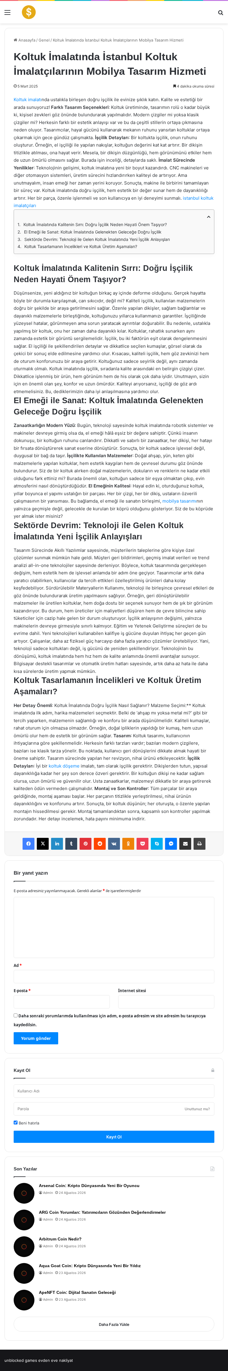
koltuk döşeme (64, 766)
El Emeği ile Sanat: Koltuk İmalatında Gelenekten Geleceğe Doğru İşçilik (93, 231)
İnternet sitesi (132, 990)
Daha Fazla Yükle (114, 1324)
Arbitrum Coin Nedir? (60, 1239)
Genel (44, 40)
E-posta (22, 990)
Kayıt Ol (114, 1136)
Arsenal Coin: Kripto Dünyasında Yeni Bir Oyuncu (89, 1185)
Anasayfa (26, 40)
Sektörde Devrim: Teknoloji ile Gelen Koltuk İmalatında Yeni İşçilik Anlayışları (97, 239)
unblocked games (20, 1360)
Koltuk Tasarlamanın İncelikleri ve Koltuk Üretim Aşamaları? (80, 246)
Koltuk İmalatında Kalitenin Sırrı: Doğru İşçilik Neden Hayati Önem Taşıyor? (95, 224)
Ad (18, 965)
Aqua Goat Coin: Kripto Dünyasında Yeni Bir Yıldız (90, 1265)
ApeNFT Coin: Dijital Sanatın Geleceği (77, 1292)
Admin (48, 1193)
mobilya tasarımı (179, 501)
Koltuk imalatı (28, 99)
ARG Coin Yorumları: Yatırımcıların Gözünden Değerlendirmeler (102, 1212)
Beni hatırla (28, 1123)
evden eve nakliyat (55, 1360)
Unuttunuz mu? (197, 1109)
